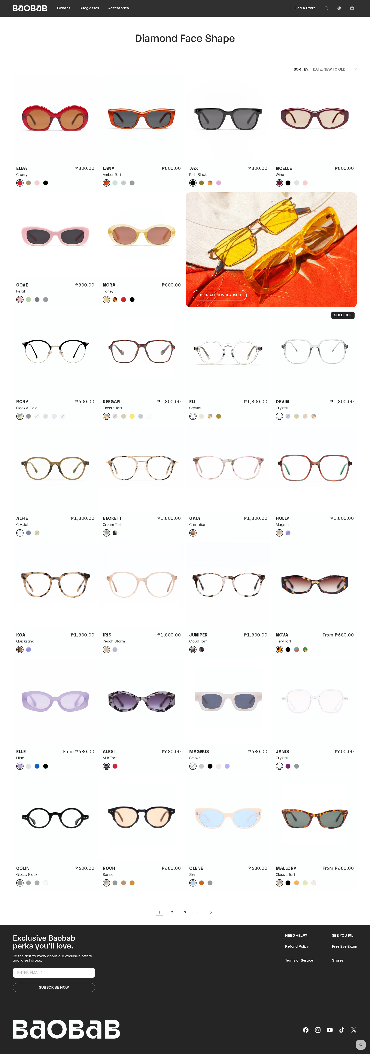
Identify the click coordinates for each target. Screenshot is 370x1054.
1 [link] (159, 912)
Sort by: (301, 69)
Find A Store (305, 8)
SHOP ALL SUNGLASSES (220, 295)
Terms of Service (299, 960)
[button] (68, 8)
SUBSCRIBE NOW (54, 987)
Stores (337, 960)
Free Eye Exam (344, 946)
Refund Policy (297, 946)
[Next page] (210, 912)
